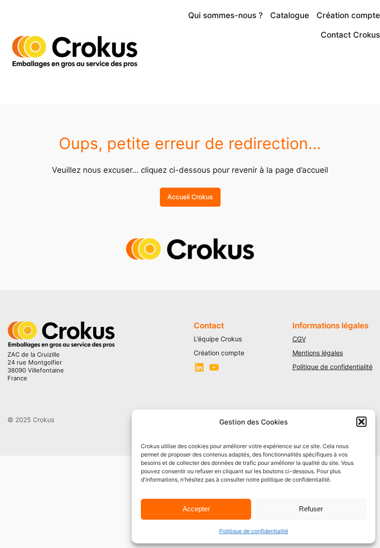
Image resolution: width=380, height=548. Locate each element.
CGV (299, 339)
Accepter (196, 509)
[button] (361, 421)
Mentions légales (317, 353)
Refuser (311, 509)
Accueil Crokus (190, 197)
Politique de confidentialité (253, 531)
